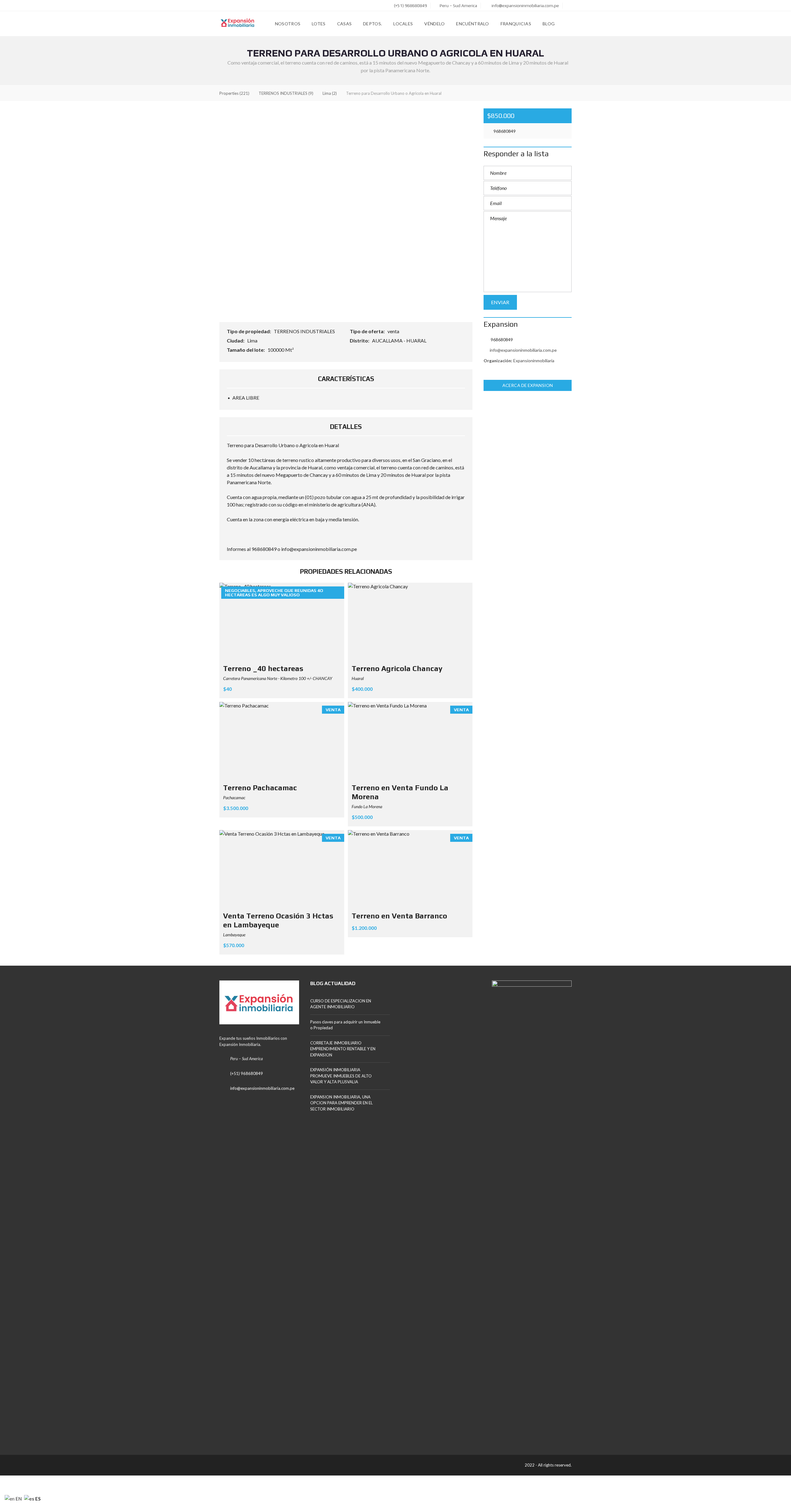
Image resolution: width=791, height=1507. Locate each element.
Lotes (319, 23)
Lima (252, 340)
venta (393, 331)
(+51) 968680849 (410, 5)
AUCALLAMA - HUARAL (399, 340)
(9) (286, 93)
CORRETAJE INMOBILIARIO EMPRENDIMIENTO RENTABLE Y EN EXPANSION (342, 1048)
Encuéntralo (472, 23)
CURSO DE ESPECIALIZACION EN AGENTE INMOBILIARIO (340, 1004)
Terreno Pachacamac (260, 787)
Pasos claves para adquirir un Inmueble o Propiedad (345, 1025)
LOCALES (403, 23)
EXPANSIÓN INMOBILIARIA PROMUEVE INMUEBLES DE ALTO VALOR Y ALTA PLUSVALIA (341, 1075)
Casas (344, 23)
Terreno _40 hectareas (263, 668)
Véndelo (434, 23)
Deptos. (372, 23)
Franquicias (516, 23)
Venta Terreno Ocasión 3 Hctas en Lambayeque (278, 920)
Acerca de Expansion (527, 385)
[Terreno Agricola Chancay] (410, 622)
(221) (234, 93)
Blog (549, 23)
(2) (330, 93)
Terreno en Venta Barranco (399, 916)
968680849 (504, 131)
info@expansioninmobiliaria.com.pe (525, 5)
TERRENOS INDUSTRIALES (305, 331)
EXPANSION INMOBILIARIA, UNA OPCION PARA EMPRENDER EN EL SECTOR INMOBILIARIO (341, 1102)
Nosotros (287, 23)
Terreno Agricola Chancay (397, 668)
